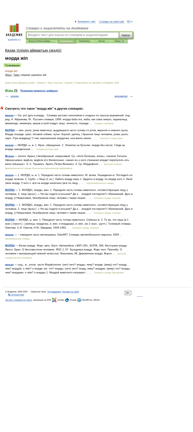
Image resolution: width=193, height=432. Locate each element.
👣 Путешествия (16, 295)
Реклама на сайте (70, 292)
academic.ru (14, 39)
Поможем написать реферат (39, 90)
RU (128, 21)
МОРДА (10, 130)
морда (15, 96)
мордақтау (121, 96)
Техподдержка (54, 292)
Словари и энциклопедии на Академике (57, 28)
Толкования (66, 41)
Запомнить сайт (87, 21)
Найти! (126, 35)
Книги (102, 41)
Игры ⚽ (119, 41)
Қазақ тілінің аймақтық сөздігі (41, 41)
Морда (9, 156)
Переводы (84, 41)
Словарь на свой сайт (111, 21)
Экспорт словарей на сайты (18, 300)
